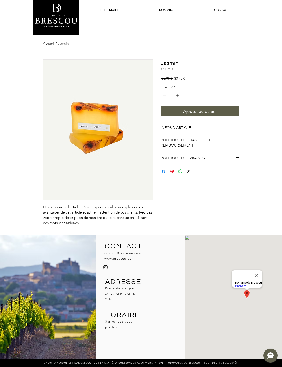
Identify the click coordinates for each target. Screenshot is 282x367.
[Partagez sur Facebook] (163, 171)
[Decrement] (164, 95)
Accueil (49, 43)
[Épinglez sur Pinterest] (172, 171)
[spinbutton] (171, 95)
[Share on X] (188, 171)
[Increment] (177, 95)
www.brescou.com (119, 258)
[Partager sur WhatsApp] (180, 171)
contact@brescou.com (122, 253)
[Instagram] (105, 267)
